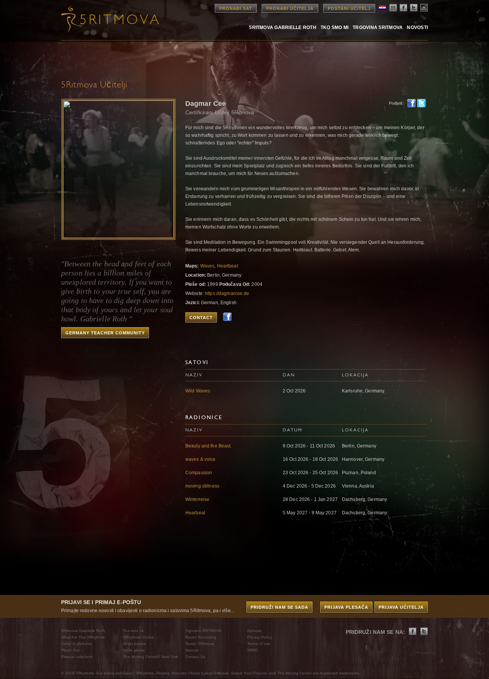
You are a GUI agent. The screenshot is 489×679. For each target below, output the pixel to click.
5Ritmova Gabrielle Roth (282, 27)
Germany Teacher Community (105, 333)
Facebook (411, 103)
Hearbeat (195, 512)
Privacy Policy (259, 637)
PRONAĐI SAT (235, 8)
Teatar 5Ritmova (200, 644)
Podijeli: (396, 103)
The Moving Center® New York (150, 657)
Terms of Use (258, 644)
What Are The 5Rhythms (83, 637)
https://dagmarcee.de (227, 293)
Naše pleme (133, 650)
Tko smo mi (334, 27)
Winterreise (197, 499)
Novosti (417, 27)
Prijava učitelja (401, 607)
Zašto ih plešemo (76, 644)
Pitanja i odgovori (76, 657)
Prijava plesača (346, 607)
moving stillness (202, 486)
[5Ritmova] (103, 19)
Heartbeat (227, 266)
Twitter (421, 103)
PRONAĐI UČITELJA (290, 8)
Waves (207, 266)
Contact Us (195, 657)
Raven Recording (201, 637)
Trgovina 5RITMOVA (378, 27)
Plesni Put (70, 650)
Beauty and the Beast (207, 446)
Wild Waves (197, 391)
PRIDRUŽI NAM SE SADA (279, 607)
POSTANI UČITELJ (349, 8)
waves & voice (200, 459)
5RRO (252, 650)
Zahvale (254, 631)
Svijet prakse (134, 644)
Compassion (198, 472)
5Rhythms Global (138, 637)
